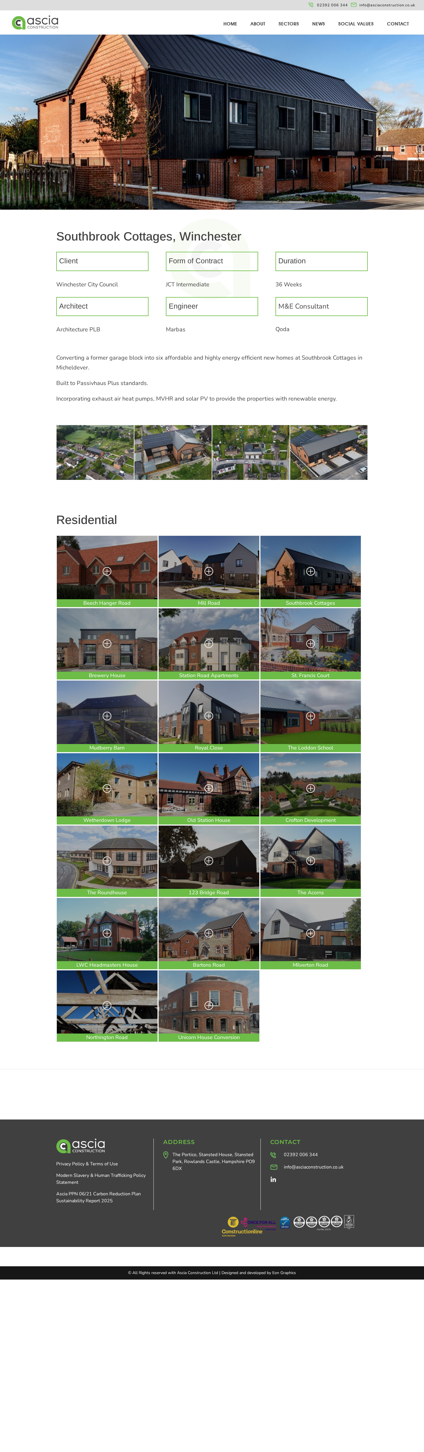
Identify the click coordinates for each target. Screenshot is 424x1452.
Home (230, 24)
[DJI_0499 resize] (251, 480)
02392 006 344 (332, 5)
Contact (398, 24)
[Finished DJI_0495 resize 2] (328, 480)
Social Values (356, 24)
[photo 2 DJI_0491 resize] (173, 480)
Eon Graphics (284, 1273)
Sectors (289, 24)
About (258, 24)
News (318, 24)
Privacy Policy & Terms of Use (87, 1164)
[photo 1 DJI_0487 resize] (95, 480)
